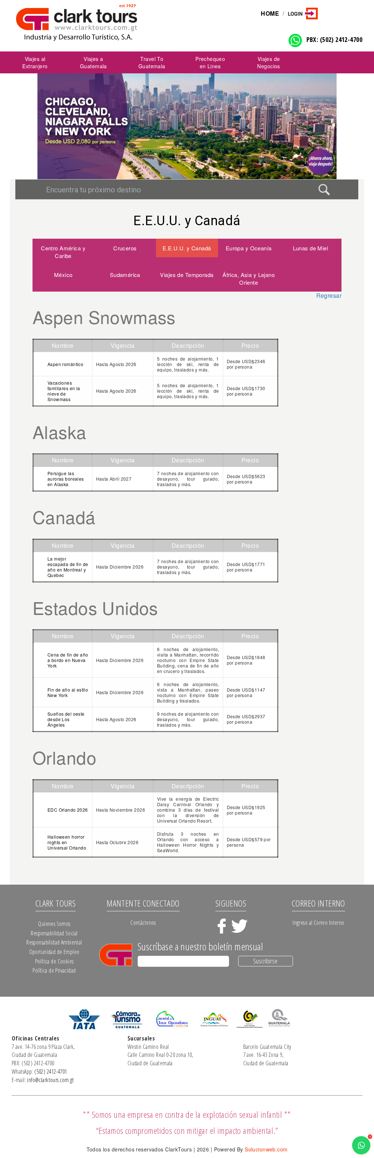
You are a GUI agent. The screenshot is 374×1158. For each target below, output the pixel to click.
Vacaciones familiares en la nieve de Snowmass (63, 391)
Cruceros (125, 248)
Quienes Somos (54, 924)
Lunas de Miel (310, 248)
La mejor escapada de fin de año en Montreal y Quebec (67, 567)
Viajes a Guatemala (93, 62)
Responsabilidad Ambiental (54, 942)
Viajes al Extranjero (34, 62)
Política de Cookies (54, 961)
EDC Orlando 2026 (67, 809)
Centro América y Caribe (63, 251)
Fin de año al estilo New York (67, 692)
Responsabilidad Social (54, 933)
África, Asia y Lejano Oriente (248, 278)
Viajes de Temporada (186, 274)
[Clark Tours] (95, 22)
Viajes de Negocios (268, 62)
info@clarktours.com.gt (50, 1080)
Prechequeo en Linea (210, 62)
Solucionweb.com (266, 1149)
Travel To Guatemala (151, 62)
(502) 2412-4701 (50, 1071)
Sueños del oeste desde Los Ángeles (66, 719)
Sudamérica (125, 274)
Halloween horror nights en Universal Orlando (66, 842)
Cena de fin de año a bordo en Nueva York (67, 660)
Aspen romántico (65, 364)
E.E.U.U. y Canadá (187, 248)
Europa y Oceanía (249, 248)
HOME (270, 13)
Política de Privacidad (54, 970)
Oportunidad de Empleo (54, 952)
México (63, 274)
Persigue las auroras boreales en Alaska (65, 478)
